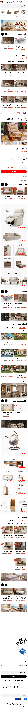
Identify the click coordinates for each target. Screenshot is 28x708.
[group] (24, 143)
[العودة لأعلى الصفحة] (25, 706)
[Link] (13, 25)
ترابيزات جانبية (11, 520)
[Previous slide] (5, 34)
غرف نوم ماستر (8, 58)
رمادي (13, 162)
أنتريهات (23, 58)
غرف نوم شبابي (21, 61)
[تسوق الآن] (13, 317)
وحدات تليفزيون (20, 523)
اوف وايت (21, 162)
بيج (22, 158)
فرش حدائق (22, 327)
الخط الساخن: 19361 (22, 657)
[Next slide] (2, 34)
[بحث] (24, 6)
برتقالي (10, 158)
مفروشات (13, 327)
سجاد (23, 330)
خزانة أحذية (10, 523)
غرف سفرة (11, 61)
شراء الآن (13, 171)
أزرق (17, 158)
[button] (24, 2)
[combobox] (12, 6)
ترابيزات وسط (21, 520)
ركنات (16, 58)
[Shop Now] (13, 577)
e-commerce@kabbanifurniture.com (18, 683)
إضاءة (6, 327)
